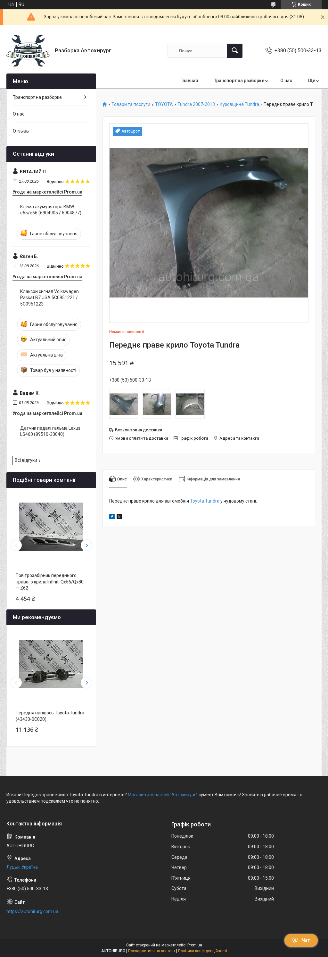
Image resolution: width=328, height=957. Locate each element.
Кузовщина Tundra (239, 104)
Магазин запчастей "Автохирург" (163, 794)
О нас (286, 80)
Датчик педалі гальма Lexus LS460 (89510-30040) (50, 431)
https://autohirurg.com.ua (32, 911)
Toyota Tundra (204, 501)
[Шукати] (234, 51)
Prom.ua (194, 945)
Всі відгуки (26, 460)
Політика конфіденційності (202, 951)
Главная (189, 80)
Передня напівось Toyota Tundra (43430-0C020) (50, 716)
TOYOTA (164, 104)
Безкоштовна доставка (138, 429)
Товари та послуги (130, 104)
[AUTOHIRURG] (28, 51)
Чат (306, 940)
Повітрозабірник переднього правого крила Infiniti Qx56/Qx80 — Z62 (50, 582)
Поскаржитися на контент (151, 951)
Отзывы (21, 131)
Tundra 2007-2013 (196, 104)
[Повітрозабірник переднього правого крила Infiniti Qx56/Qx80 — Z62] (51, 526)
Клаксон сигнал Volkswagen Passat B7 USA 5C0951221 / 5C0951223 (49, 297)
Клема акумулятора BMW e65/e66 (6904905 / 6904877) (50, 210)
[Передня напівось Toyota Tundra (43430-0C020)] (51, 664)
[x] (119, 517)
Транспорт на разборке (239, 80)
